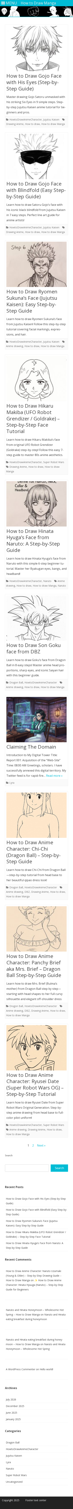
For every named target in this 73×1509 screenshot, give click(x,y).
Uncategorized (14, 1481)
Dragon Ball (16, 682)
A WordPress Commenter (20, 1369)
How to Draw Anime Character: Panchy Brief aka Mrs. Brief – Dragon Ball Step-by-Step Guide (33, 965)
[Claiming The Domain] (36, 720)
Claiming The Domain (31, 746)
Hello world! (46, 1369)
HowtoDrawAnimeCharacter (25, 119)
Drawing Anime (15, 124)
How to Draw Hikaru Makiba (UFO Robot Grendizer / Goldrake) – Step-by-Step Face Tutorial (33, 418)
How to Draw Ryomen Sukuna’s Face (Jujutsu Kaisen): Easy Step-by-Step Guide (31, 301)
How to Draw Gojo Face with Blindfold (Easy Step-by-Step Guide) (36, 190)
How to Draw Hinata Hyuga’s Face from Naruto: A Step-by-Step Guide (33, 540)
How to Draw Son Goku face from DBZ (33, 648)
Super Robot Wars (53, 462)
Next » (41, 1145)
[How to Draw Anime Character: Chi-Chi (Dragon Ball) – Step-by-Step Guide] (36, 816)
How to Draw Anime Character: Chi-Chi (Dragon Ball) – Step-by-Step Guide (33, 852)
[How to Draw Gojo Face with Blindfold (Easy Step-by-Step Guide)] (36, 157)
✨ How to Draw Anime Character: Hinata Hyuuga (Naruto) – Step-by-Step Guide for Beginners (34, 1285)
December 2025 (15, 1406)
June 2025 (11, 1412)
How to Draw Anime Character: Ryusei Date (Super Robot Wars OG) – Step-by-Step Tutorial (35, 1084)
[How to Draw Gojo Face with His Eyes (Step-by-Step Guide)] (36, 49)
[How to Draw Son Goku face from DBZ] (36, 618)
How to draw (32, 124)
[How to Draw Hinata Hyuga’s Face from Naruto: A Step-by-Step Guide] (36, 504)
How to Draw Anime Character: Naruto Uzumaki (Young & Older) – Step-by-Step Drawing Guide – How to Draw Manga (33, 1275)
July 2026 (11, 1399)
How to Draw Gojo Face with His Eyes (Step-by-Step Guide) (33, 82)
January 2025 (13, 1419)
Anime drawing (14, 346)
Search (9, 1155)
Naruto (47, 581)
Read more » (54, 776)
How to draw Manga (53, 124)
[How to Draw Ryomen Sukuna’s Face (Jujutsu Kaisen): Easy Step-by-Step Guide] (36, 265)
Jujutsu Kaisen (51, 119)
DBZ (27, 891)
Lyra (11, 782)
